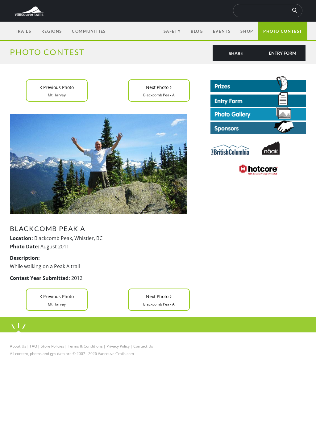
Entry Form (282, 53)
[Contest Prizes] (258, 84)
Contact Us (143, 346)
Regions (51, 31)
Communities (89, 31)
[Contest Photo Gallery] (258, 113)
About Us (18, 346)
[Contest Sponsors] (258, 127)
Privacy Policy (118, 346)
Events (222, 31)
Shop (246, 31)
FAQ (33, 346)
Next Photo (159, 90)
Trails (23, 31)
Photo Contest (282, 31)
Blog (197, 31)
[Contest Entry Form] (258, 99)
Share (236, 53)
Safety (172, 31)
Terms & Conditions (85, 346)
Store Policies (52, 346)
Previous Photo (57, 90)
